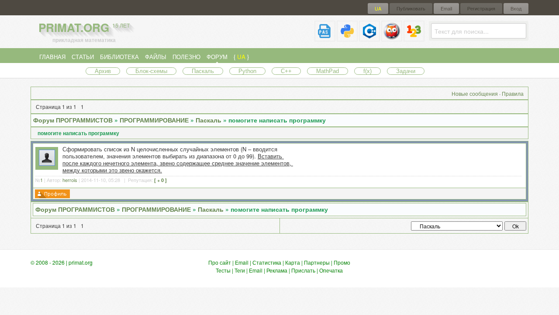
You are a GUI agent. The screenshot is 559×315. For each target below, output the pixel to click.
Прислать (303, 270)
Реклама (276, 270)
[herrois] (47, 163)
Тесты (223, 270)
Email (446, 8)
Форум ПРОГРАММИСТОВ (73, 120)
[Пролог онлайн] (391, 38)
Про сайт (219, 262)
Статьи (83, 56)
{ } (241, 56)
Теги (240, 270)
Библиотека (119, 56)
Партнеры (317, 262)
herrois (69, 179)
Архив (103, 71)
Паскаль (203, 71)
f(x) (367, 71)
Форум (217, 56)
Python (247, 71)
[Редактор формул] (414, 38)
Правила (513, 93)
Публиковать (411, 8)
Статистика (266, 262)
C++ (286, 71)
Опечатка (331, 270)
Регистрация (481, 8)
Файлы (155, 56)
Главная (52, 56)
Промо (342, 262)
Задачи (405, 71)
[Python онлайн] (347, 38)
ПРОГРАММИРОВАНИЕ (154, 120)
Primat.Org (84, 27)
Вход (516, 8)
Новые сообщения (475, 93)
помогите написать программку (277, 120)
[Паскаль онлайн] (324, 38)
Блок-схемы (151, 71)
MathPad (327, 71)
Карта (292, 262)
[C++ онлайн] (369, 38)
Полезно (186, 56)
